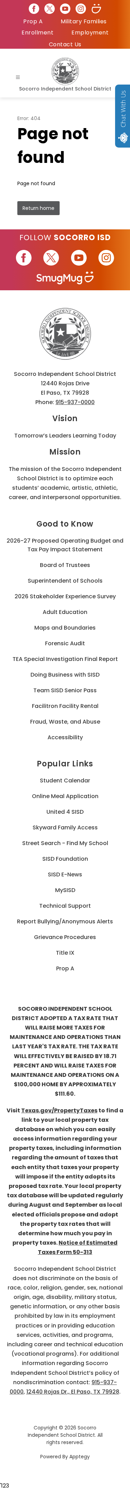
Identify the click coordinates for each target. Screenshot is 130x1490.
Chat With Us (123, 108)
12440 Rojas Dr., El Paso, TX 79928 (72, 1392)
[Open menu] (18, 77)
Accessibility (65, 737)
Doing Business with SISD (65, 675)
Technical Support (65, 906)
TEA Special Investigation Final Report (65, 659)
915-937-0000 (75, 402)
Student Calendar (65, 780)
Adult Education (65, 612)
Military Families (84, 21)
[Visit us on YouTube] (65, 8)
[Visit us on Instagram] (81, 8)
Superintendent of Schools (65, 581)
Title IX (65, 953)
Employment (90, 33)
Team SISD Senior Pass (65, 690)
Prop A (33, 21)
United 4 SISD (65, 812)
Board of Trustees (65, 565)
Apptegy (79, 1456)
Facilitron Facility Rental (65, 706)
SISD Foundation (65, 859)
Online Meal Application (65, 796)
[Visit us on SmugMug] (96, 8)
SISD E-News (65, 874)
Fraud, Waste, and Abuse (65, 722)
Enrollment (37, 33)
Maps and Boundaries (65, 628)
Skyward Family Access (65, 827)
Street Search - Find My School (65, 843)
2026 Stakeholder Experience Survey (65, 596)
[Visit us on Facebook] (34, 8)
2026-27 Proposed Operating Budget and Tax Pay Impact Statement (65, 545)
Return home (38, 208)
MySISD (65, 890)
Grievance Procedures (65, 937)
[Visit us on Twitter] (49, 8)
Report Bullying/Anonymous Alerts (65, 921)
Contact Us (65, 44)
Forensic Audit (65, 643)
